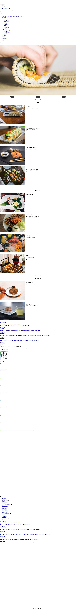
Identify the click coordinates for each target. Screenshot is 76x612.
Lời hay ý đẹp (4, 508)
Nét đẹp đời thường (6, 27)
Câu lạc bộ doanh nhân (7, 30)
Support (3, 5)
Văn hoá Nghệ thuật (6, 24)
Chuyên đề (5, 28)
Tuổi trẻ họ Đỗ (6, 31)
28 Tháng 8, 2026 (2, 327)
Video (4, 37)
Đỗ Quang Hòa (2, 328)
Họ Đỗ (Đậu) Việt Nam (5, 8)
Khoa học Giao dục (6, 23)
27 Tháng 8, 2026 (2, 342)
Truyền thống (3, 22)
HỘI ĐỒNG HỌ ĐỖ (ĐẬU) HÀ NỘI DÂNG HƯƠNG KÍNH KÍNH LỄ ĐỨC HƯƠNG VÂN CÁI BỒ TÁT (19, 340)
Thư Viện (3, 36)
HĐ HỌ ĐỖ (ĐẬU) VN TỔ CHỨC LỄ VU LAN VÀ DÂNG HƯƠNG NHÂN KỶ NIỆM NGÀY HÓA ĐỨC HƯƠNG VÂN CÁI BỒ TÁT (24, 335)
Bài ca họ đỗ (3, 33)
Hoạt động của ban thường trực (6, 504)
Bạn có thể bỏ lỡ (3, 322)
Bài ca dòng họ (4, 498)
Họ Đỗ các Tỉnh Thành (7, 32)
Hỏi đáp (5, 35)
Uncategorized (4, 517)
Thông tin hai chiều (4, 34)
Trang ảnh (3, 515)
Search (1, 13)
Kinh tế (5, 25)
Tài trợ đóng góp (4, 38)
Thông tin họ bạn (4, 29)
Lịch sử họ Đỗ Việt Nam (5, 17)
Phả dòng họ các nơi (6, 21)
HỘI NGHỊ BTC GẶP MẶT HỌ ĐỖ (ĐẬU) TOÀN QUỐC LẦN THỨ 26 (12, 16)
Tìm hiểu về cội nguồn (5, 514)
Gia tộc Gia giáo (6, 26)
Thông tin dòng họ (6, 20)
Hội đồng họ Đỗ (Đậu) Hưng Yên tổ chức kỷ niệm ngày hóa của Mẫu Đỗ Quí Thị (14, 325)
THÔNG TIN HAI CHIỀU (6, 513)
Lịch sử (3, 507)
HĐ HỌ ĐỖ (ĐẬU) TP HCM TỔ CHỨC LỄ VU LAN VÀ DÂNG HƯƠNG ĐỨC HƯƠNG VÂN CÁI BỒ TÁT (20, 330)
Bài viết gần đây (3, 521)
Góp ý (4, 19)
